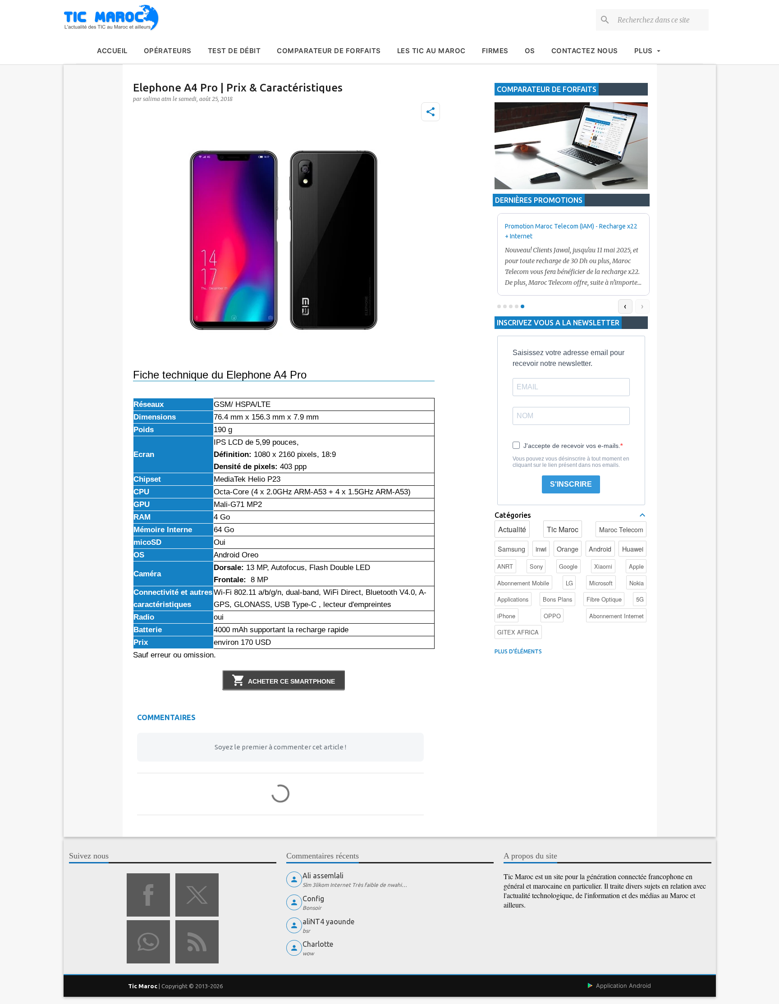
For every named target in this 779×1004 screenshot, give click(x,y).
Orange (567, 548)
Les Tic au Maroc (431, 50)
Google (568, 566)
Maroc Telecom (621, 529)
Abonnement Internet (616, 616)
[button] (430, 112)
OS (530, 50)
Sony (536, 566)
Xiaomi (603, 566)
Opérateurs (168, 50)
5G (640, 599)
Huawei (632, 548)
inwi (541, 548)
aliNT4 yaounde (328, 921)
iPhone (506, 616)
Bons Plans (557, 599)
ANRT (505, 566)
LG (569, 583)
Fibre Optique (604, 599)
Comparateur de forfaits (329, 50)
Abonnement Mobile (523, 583)
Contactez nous (584, 50)
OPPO (552, 616)
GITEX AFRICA (518, 632)
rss (197, 941)
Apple (636, 566)
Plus (643, 50)
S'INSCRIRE (571, 484)
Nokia (636, 583)
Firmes (495, 50)
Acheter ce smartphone (291, 681)
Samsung (511, 548)
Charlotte (317, 944)
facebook (148, 895)
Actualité (512, 529)
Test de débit (234, 50)
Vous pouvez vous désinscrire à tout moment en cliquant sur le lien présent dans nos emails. (571, 462)
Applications (512, 599)
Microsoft (601, 583)
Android (600, 548)
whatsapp (148, 941)
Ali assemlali (323, 876)
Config (313, 898)
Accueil (112, 50)
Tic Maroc (562, 529)
